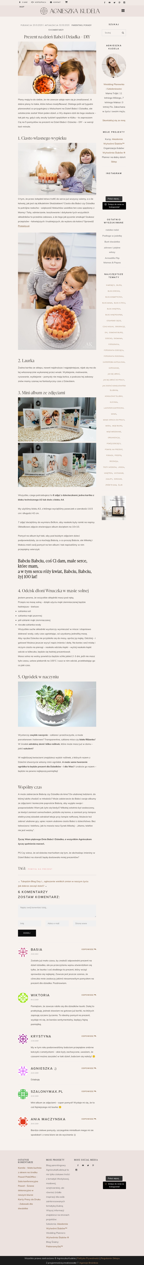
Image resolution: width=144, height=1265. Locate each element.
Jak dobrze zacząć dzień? (31, 885)
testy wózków (110, 467)
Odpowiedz (87, 949)
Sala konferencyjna (28, 1181)
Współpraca (40, 2)
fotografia (113, 344)
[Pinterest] (119, 2)
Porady (88, 25)
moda (108, 426)
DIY (106, 332)
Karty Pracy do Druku (29, 1199)
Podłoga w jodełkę (112, 235)
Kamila (21, 1167)
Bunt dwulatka (112, 241)
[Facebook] (104, 2)
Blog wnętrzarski (113, 315)
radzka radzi (112, 229)
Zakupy (109, 479)
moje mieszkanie (114, 432)
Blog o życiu (119, 303)
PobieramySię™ (54, 1246)
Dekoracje (120, 326)
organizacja (114, 438)
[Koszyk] (65, 2)
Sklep (114, 161)
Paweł (21, 1185)
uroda (121, 467)
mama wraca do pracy (113, 420)
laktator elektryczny (114, 408)
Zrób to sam (111, 485)
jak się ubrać (114, 374)
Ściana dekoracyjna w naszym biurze (26, 1190)
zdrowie (118, 479)
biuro (119, 285)
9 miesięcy (110, 285)
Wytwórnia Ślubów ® (114, 152)
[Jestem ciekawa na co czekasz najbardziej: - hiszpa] (106, 192)
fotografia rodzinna (114, 356)
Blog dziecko (114, 291)
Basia (36, 950)
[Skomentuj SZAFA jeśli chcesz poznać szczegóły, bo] (122, 192)
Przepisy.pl (23, 225)
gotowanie (114, 368)
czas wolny (108, 326)
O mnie (24, 2)
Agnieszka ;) (44, 1068)
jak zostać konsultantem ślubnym (114, 388)
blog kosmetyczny (113, 297)
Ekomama (118, 338)
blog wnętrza (113, 309)
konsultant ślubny (113, 396)
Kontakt (57, 2)
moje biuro (117, 426)
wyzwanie (118, 473)
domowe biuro (116, 332)
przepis (118, 455)
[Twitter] (114, 2)
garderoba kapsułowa (114, 362)
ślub (120, 485)
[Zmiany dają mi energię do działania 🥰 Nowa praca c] (114, 192)
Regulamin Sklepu (110, 1258)
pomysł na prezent (40, 869)
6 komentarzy (56, 29)
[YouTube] (109, 2)
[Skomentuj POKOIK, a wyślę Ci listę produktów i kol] (106, 187)
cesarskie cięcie (114, 321)
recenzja (114, 461)
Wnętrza (108, 473)
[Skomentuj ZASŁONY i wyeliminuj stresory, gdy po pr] (114, 187)
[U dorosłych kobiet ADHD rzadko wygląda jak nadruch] (114, 182)
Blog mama (107, 303)
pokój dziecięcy (114, 443)
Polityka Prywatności (88, 1258)
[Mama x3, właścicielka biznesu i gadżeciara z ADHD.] (122, 187)
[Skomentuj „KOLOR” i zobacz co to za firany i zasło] (122, 182)
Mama (113, 414)
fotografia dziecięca (113, 350)
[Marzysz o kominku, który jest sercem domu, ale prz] (106, 182)
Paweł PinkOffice (27, 1176)
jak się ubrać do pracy (113, 380)
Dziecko (108, 338)
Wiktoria (40, 995)
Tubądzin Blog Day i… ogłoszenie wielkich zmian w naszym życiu (54, 881)
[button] (124, 11)
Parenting (77, 25)
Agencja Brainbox (88, 1262)
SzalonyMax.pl (47, 1092)
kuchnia (114, 402)
